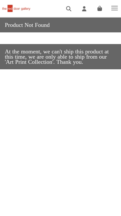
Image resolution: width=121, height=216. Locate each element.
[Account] (84, 9)
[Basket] (99, 9)
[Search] (69, 9)
